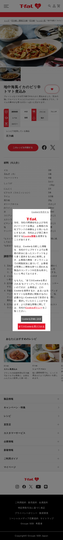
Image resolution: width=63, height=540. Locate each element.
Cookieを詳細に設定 (31, 319)
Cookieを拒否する (40, 212)
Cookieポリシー (34, 307)
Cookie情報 (29, 236)
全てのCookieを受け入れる (31, 326)
